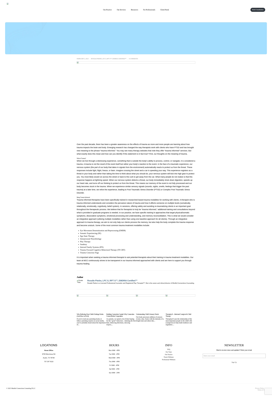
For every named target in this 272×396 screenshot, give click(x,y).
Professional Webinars (168, 359)
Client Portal (164, 10)
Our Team (169, 352)
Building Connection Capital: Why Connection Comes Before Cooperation (120, 315)
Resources (134, 10)
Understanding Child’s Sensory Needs (147, 314)
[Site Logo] (38, 10)
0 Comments (133, 58)
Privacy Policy (259, 388)
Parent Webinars (169, 357)
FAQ (168, 349)
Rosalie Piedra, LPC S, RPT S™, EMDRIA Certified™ (108, 58)
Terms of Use (262, 390)
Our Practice (107, 10)
